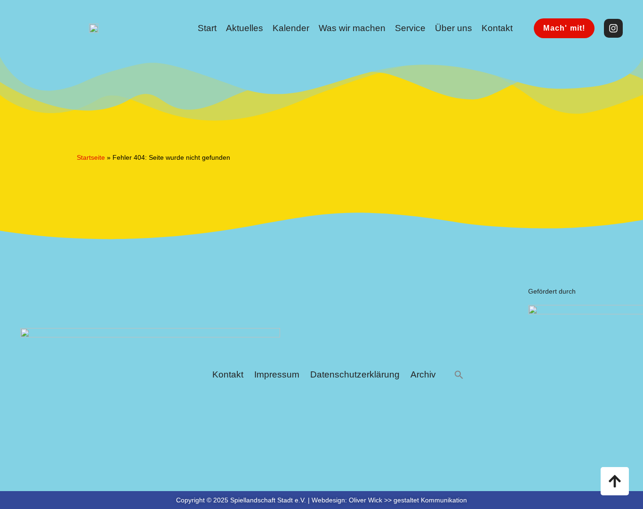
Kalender (291, 28)
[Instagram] (613, 28)
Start (207, 28)
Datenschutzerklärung (355, 374)
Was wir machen (352, 28)
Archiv (423, 374)
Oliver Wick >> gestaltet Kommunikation (408, 500)
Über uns (453, 28)
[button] (459, 374)
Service (410, 28)
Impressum (276, 374)
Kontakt (497, 28)
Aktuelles (244, 28)
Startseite (91, 157)
